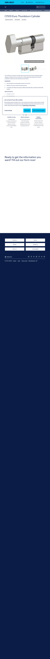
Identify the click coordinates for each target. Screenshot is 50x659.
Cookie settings (8, 110)
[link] (22, 2)
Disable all (27, 110)
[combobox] (40, 7)
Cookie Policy (26, 105)
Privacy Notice (32, 105)
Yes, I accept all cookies (38, 110)
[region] (24, 105)
